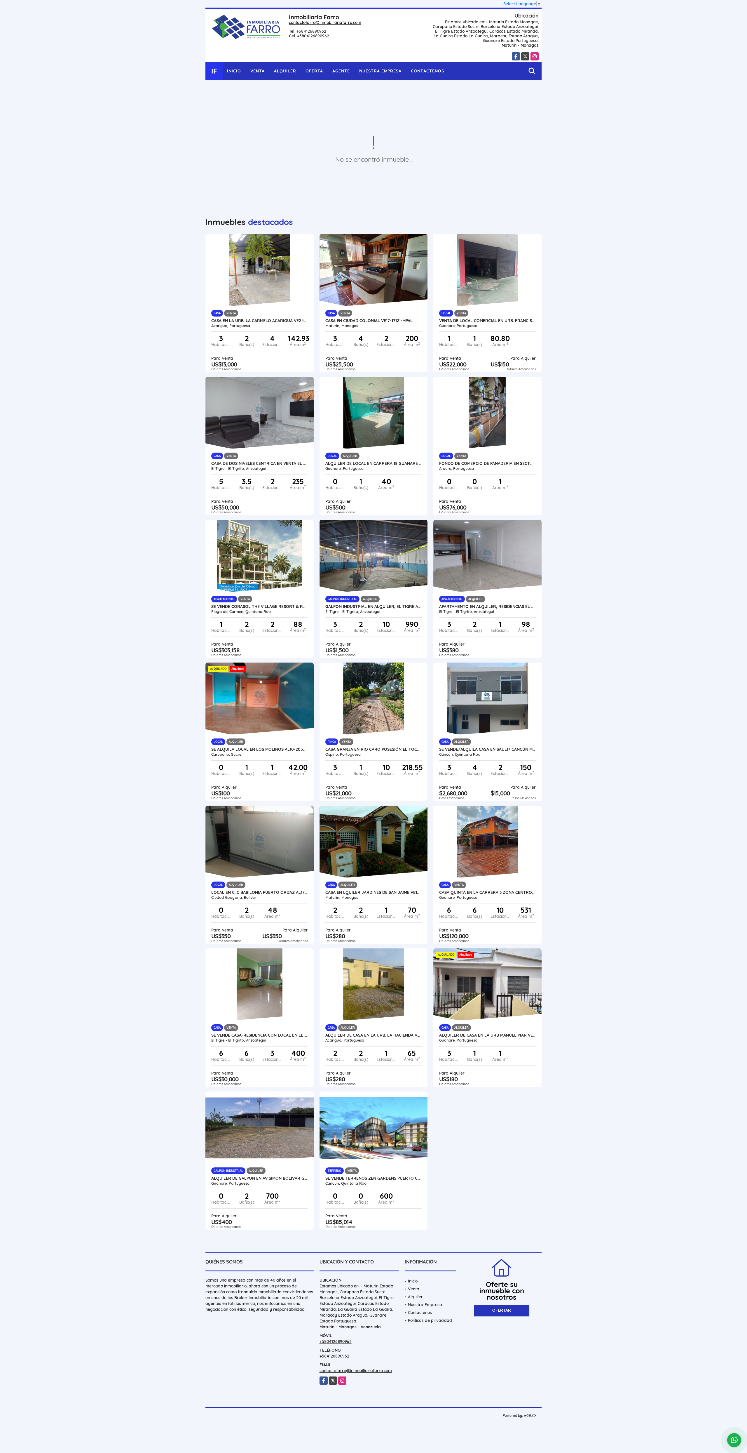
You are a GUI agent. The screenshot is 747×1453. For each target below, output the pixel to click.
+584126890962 (311, 31)
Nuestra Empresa (380, 71)
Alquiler (285, 71)
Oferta (314, 71)
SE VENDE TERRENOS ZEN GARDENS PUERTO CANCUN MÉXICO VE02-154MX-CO (373, 1178)
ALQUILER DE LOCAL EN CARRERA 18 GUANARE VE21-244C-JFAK (373, 463)
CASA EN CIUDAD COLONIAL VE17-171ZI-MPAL (369, 320)
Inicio (234, 71)
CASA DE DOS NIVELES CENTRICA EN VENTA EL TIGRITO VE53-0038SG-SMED (259, 463)
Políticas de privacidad (430, 1320)
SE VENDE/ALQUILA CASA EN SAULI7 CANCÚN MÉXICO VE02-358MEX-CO (487, 749)
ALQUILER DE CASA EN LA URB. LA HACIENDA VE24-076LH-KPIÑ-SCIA (373, 1035)
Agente (341, 71)
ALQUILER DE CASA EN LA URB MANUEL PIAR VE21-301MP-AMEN (487, 1035)
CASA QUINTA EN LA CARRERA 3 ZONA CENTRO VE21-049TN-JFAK (487, 892)
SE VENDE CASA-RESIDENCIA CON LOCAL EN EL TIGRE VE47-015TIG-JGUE (259, 1035)
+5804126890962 (313, 36)
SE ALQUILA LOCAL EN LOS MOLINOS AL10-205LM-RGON (259, 749)
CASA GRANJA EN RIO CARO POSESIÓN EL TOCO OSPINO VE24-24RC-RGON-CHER (373, 749)
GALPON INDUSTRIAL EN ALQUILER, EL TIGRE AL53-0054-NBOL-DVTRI (373, 606)
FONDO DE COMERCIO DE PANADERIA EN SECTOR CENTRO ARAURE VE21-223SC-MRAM (487, 463)
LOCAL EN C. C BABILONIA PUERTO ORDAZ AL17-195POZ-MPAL (259, 892)
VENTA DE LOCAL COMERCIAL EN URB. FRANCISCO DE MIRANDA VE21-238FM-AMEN (487, 320)
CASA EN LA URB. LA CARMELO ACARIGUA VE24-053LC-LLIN (259, 320)
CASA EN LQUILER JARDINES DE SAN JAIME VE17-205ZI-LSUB (373, 892)
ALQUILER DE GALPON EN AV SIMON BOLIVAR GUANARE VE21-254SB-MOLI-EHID (259, 1178)
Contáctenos (427, 71)
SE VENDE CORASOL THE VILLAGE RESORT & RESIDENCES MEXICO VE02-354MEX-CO (259, 606)
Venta (257, 71)
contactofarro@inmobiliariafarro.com (325, 22)
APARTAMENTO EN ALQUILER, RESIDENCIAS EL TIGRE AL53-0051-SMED (487, 606)
